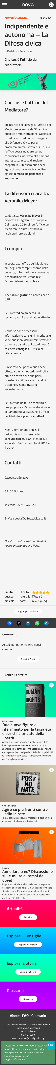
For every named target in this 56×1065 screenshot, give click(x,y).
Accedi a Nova (28, 659)
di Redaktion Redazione (18, 51)
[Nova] (28, 4)
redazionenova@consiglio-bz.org (28, 1038)
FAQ (25, 1015)
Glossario (28, 999)
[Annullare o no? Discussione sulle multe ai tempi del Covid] (28, 845)
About (15, 1015)
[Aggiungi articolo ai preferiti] (51, 685)
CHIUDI (50, 1045)
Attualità (28, 917)
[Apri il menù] (4, 4)
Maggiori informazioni (14, 1059)
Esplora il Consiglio (28, 944)
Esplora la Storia (28, 972)
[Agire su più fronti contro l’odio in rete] (28, 783)
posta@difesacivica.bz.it (30, 518)
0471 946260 (28, 1034)
